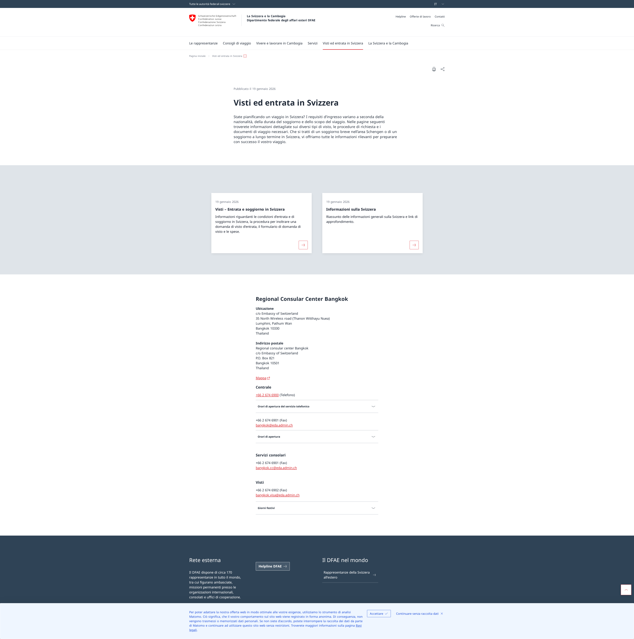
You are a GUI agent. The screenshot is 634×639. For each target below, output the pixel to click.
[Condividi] (442, 69)
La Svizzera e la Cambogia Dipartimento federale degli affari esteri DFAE (281, 18)
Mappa (261, 378)
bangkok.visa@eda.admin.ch (277, 495)
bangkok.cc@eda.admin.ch (276, 468)
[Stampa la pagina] (434, 69)
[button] (203, 43)
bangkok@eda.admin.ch (274, 425)
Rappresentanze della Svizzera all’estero (347, 575)
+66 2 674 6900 (267, 395)
